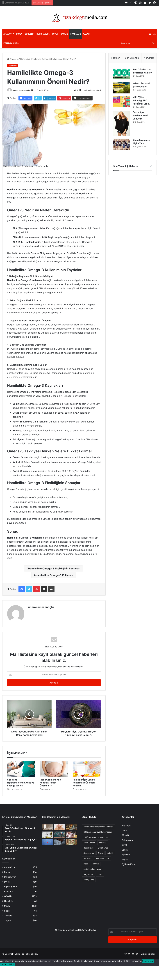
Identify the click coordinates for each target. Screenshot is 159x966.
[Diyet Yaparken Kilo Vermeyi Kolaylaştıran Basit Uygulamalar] (47, 835)
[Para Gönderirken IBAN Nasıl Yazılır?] (121, 74)
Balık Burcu (88, 848)
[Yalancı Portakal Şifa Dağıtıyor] (121, 87)
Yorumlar (149, 57)
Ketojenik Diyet (102, 858)
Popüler (115, 57)
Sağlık (64, 34)
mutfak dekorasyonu (92, 869)
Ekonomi (8, 891)
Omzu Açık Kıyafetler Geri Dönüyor (140, 115)
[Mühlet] (79, 17)
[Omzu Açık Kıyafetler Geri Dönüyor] (121, 123)
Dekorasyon (43, 34)
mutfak (96, 864)
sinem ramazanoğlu (21, 90)
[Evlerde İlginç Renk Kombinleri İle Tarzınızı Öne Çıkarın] (71, 842)
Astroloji (102, 842)
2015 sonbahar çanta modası (96, 837)
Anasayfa (8, 34)
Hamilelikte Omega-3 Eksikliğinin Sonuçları (54, 568)
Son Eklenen (132, 57)
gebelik (110, 853)
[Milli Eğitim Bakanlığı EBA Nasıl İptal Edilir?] (121, 101)
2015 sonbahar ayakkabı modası (98, 832)
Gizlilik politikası (148, 954)
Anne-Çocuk (10, 867)
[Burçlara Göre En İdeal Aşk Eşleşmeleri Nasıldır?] (47, 842)
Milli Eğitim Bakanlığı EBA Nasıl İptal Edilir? (141, 100)
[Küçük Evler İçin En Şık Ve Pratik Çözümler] (47, 827)
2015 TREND (89, 842)
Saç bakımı (88, 874)
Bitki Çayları (103, 848)
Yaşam (86, 34)
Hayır (151, 961)
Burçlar (7, 872)
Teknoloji (8, 915)
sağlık (100, 874)
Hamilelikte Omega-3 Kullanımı (54, 575)
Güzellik (29, 34)
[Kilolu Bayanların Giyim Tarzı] (121, 144)
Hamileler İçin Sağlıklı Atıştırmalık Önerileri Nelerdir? (84, 782)
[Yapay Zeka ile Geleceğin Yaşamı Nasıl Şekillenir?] (71, 827)
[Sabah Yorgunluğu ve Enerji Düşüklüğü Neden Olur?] (59, 842)
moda (86, 864)
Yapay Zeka (89, 879)
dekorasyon (89, 853)
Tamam (145, 961)
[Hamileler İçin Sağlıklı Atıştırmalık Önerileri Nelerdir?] (87, 769)
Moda (19, 34)
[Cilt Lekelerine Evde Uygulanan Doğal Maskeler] (59, 827)
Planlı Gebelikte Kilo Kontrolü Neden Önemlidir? (50, 782)
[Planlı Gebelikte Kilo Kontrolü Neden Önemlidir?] (54, 769)
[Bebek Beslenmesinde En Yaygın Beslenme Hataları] (71, 835)
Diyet (55, 34)
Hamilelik (75, 34)
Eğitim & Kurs (10, 43)
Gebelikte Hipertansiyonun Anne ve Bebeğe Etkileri (20, 782)
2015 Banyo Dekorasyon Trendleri (98, 826)
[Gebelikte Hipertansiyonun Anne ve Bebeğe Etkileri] (21, 769)
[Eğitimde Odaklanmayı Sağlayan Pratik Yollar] (59, 835)
